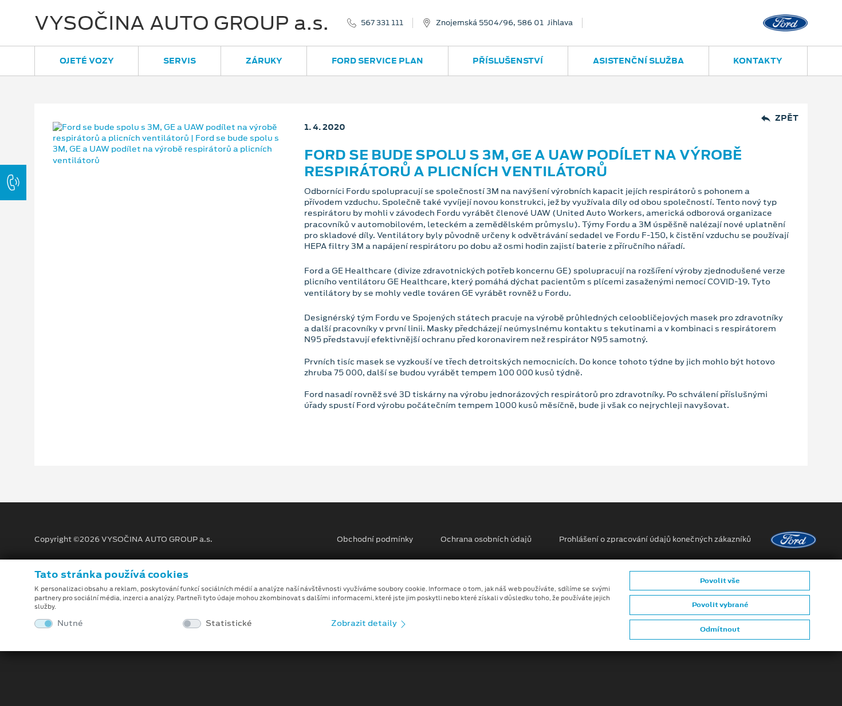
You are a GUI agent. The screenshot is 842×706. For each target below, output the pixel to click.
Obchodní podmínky (375, 539)
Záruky (264, 60)
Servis (179, 60)
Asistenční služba (638, 60)
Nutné (70, 623)
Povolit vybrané (720, 604)
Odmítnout (720, 629)
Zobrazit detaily (365, 623)
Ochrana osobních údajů (486, 539)
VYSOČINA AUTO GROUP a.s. (181, 23)
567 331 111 (382, 23)
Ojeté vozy (87, 60)
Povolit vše (719, 580)
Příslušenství (508, 60)
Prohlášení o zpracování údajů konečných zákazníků (655, 539)
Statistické (229, 623)
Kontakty (757, 60)
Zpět (786, 118)
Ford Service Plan (377, 60)
